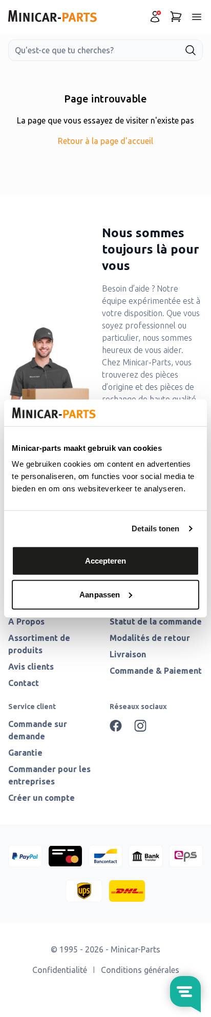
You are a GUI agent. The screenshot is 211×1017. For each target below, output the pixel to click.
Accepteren (105, 560)
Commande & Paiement (156, 670)
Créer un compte (41, 797)
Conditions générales (140, 969)
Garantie (25, 752)
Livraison (128, 654)
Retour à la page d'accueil (105, 141)
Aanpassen (99, 594)
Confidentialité (59, 969)
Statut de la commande (156, 621)
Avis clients (31, 666)
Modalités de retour (150, 637)
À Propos (26, 621)
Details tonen (155, 528)
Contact (23, 683)
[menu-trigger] (197, 17)
